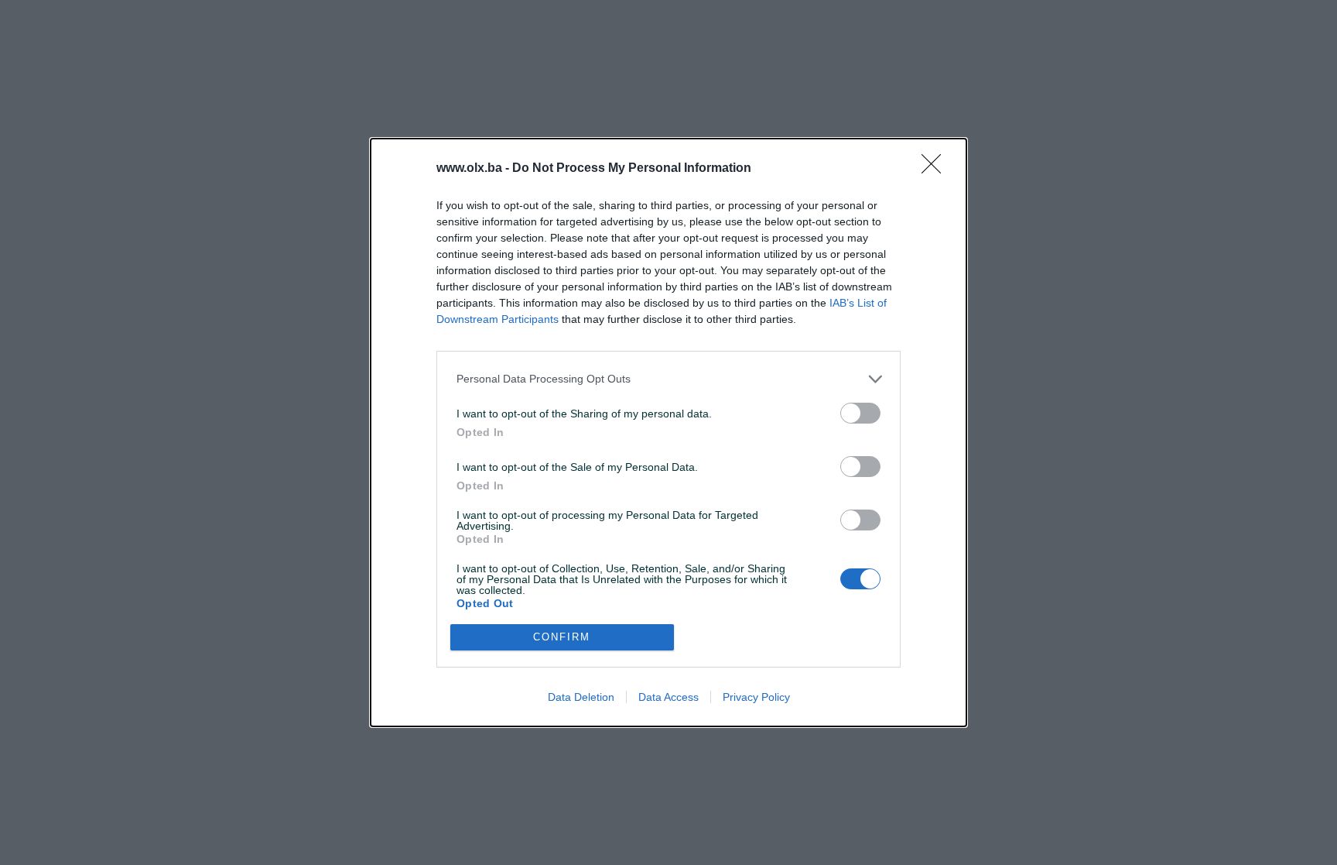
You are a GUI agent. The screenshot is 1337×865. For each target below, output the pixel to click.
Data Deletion (581, 697)
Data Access (668, 697)
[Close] (936, 169)
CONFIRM (561, 637)
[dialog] (668, 432)
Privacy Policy (756, 697)
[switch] (860, 413)
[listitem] (668, 379)
